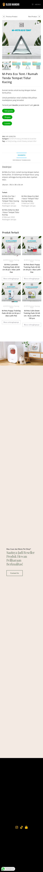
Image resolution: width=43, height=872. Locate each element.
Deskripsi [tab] (21, 155)
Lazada (7, 123)
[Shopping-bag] (26, 827)
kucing (13, 141)
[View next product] (39, 16)
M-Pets (5, 172)
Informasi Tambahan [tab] (21, 160)
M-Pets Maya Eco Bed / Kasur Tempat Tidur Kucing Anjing (30, 198)
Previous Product (11, 17)
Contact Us (14, 573)
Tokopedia (8, 111)
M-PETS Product (15, 139)
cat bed (8, 141)
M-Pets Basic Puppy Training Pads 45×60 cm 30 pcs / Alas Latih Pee (32, 268)
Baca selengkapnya (11, 279)
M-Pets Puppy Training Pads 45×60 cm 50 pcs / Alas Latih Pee (11, 313)
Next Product (32, 17)
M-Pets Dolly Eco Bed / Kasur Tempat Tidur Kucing (10, 212)
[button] (38, 23)
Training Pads (14, 261)
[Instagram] (16, 827)
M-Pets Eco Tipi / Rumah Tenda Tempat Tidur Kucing (10, 198)
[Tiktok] (21, 827)
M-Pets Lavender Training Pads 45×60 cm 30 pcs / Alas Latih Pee (11, 268)
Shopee (7, 117)
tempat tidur (31, 141)
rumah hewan (22, 141)
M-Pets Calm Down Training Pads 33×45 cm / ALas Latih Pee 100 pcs (32, 314)
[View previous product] (3, 16)
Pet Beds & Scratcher (29, 139)
